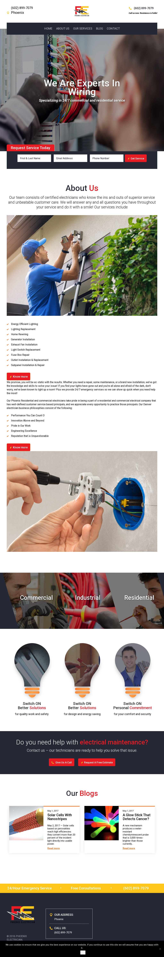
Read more (53, 848)
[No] (160, 948)
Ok (83, 952)
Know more (20, 376)
